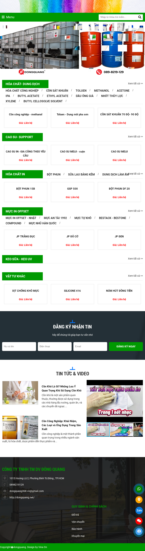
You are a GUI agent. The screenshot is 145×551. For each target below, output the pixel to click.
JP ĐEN (119, 236)
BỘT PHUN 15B (25, 188)
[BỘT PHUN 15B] (25, 183)
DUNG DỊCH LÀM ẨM (115, 174)
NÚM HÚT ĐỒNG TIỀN (119, 290)
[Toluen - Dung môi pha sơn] (66, 109)
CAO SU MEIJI (119, 151)
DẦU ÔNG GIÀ (85, 96)
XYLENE (11, 101)
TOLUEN (81, 90)
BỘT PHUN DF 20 (119, 188)
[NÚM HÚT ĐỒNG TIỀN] (119, 285)
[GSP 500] (72, 183)
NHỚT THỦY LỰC (112, 96)
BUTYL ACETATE (28, 96)
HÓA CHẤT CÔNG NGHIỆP (22, 90)
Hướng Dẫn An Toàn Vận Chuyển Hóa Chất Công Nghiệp (61, 447)
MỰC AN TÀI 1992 (55, 218)
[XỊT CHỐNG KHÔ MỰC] (25, 285)
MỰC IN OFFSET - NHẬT (21, 218)
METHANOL (101, 90)
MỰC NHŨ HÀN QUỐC (42, 223)
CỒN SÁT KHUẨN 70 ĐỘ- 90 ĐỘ (113, 114)
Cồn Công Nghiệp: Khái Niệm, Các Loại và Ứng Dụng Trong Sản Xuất (61, 414)
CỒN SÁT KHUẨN (57, 90)
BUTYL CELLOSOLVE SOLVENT (43, 101)
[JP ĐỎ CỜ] (72, 231)
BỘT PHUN (53, 174)
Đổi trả (75, 514)
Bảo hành (77, 528)
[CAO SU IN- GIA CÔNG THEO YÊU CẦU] (25, 146)
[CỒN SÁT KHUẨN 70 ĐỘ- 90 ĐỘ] (113, 109)
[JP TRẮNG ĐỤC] (25, 231)
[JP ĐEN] (119, 231)
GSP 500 (72, 188)
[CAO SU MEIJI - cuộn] (72, 146)
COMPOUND (13, 223)
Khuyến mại (78, 536)
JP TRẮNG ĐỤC (25, 236)
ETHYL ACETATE (57, 96)
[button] (140, 383)
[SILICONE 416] (72, 285)
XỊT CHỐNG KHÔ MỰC (25, 290)
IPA (8, 96)
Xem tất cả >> (135, 83)
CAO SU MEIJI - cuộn (72, 151)
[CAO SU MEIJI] (119, 146)
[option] (42, 384)
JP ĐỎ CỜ (72, 236)
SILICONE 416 (72, 290)
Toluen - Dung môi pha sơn (66, 114)
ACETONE (123, 90)
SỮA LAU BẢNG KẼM (81, 174)
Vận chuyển (78, 521)
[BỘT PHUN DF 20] (119, 183)
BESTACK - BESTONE (112, 218)
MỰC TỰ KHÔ (82, 218)
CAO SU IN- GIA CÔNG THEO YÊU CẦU (25, 153)
